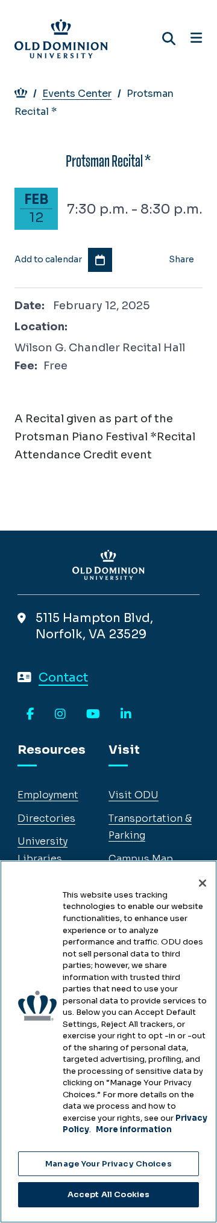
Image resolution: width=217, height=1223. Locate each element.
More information (134, 1129)
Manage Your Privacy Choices (108, 1164)
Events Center (77, 93)
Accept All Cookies (108, 1194)
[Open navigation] (196, 38)
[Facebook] (30, 714)
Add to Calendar (100, 260)
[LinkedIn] (126, 714)
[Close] (202, 883)
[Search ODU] (168, 38)
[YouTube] (93, 714)
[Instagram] (60, 714)
